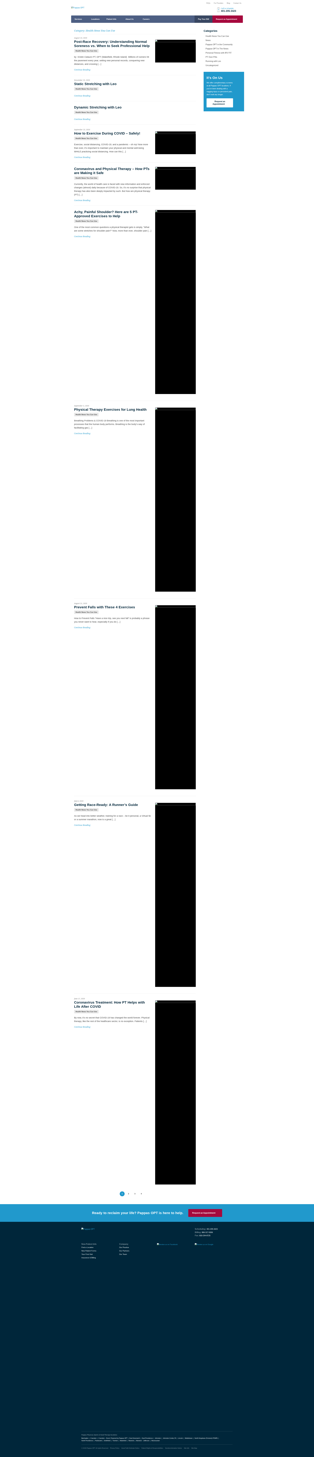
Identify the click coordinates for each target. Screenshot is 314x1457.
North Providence (87, 1441)
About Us (129, 19)
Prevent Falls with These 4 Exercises (104, 607)
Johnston (158, 1438)
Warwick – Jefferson (142, 1441)
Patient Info (111, 19)
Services (78, 19)
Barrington (84, 1438)
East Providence (147, 1438)
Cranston (93, 1438)
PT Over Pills (211, 57)
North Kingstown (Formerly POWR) (206, 1438)
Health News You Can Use (86, 51)
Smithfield (107, 1441)
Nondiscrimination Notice (173, 1448)
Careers (146, 19)
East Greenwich (134, 1438)
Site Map (194, 1448)
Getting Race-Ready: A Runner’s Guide (106, 805)
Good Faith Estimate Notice (130, 1448)
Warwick (131, 1441)
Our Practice (124, 1247)
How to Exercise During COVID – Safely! (107, 133)
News (208, 40)
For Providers (218, 3)
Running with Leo (213, 61)
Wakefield (123, 1441)
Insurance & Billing (88, 1258)
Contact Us (237, 3)
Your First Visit (87, 1254)
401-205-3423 (212, 1229)
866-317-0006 (207, 1232)
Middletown (189, 1438)
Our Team (123, 1254)
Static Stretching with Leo (95, 84)
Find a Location (87, 1247)
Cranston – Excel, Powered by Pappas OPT (112, 1438)
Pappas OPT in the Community (219, 44)
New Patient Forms (88, 1251)
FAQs (208, 3)
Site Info (186, 1448)
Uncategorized (212, 65)
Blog (228, 3)
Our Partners (124, 1251)
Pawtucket (98, 1441)
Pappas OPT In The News (217, 49)
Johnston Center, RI (169, 1438)
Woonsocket (155, 1441)
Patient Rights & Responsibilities (152, 1448)
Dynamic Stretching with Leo (98, 107)
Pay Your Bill (203, 19)
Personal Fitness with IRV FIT (219, 53)
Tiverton (115, 1441)
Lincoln (180, 1438)
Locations (95, 19)
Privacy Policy (114, 1448)
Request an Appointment (226, 19)
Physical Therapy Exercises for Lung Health (110, 409)
